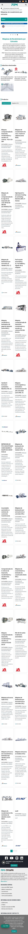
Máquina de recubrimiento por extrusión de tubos (6, 146)
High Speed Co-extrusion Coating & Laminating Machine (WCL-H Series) (20, 197)
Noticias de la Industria (7, 908)
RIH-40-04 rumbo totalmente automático (20, 635)
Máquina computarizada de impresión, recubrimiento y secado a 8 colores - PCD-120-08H (7, 135)
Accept (14, 931)
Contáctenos (5, 891)
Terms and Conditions (7, 895)
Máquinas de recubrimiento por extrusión (5, 458)
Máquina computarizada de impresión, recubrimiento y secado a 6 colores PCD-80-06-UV (6, 638)
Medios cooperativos (7, 889)
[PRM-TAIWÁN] (7, 870)
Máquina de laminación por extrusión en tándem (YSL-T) (6, 262)
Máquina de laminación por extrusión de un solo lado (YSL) (20, 511)
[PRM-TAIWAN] (14, 4)
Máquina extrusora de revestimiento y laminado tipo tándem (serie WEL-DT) (7, 755)
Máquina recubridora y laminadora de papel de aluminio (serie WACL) (6, 324)
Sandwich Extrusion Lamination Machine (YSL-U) (6, 386)
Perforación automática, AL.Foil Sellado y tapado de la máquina (20, 263)
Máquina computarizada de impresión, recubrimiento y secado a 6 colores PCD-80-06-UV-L (20, 326)
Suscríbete (14, 865)
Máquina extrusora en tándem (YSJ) (21, 753)
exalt (16, 811)
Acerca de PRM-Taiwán (7, 887)
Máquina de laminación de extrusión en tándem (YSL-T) (20, 447)
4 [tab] (17, 35)
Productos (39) (6, 103)
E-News (3, 904)
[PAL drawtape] (14, 28)
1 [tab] (10, 35)
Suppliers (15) (15, 103)
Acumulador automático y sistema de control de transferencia (5, 512)
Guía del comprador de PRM (8, 906)
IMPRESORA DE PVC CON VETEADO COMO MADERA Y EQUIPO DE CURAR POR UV (7, 448)
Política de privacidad (7, 893)
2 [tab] (13, 35)
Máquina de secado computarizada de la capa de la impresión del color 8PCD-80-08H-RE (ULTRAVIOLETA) (6, 199)
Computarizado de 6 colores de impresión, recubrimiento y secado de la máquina (7, 573)
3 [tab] (15, 35)
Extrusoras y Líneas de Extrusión (11, 8)
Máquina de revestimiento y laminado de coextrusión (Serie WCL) (20, 572)
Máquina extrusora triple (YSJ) (7, 698)
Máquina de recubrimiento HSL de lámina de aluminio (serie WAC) (7, 815)
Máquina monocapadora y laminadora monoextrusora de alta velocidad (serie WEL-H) (21, 387)
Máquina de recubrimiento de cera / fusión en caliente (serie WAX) (20, 133)
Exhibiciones (5, 902)
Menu (3, 19)
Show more (3, 881)
